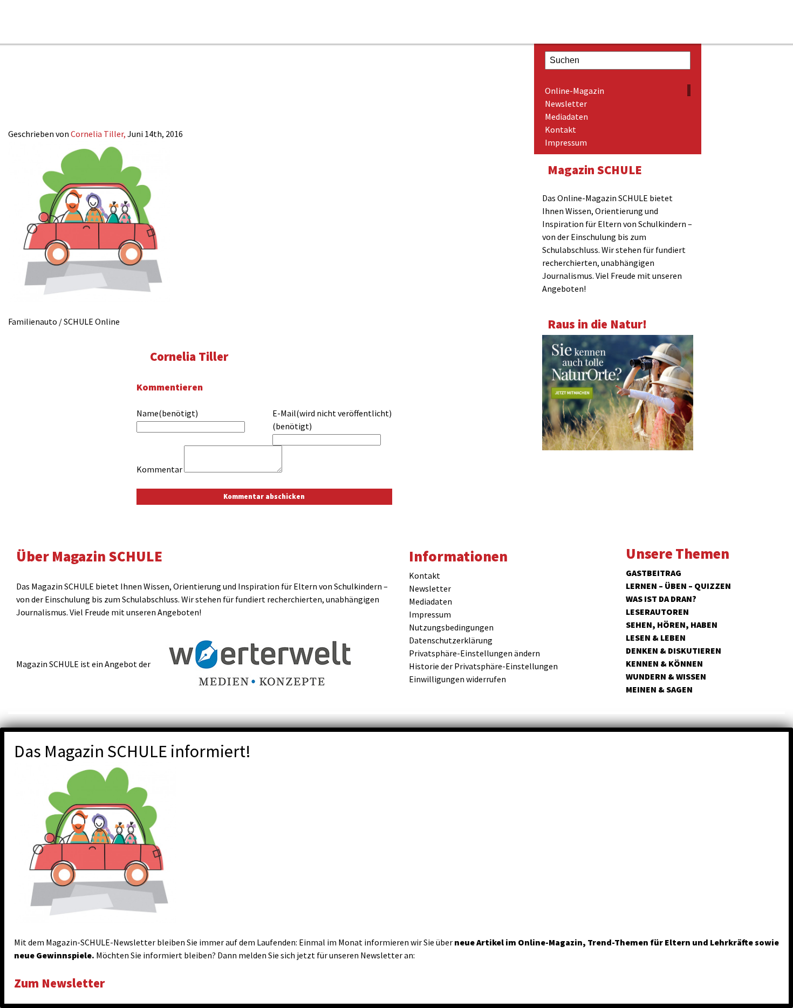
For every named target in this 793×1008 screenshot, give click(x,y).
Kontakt (560, 129)
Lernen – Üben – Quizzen (678, 585)
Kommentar (159, 469)
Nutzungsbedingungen (451, 627)
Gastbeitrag (653, 572)
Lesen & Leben (656, 637)
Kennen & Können (664, 663)
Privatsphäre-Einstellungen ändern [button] (474, 653)
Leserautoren (657, 611)
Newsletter (566, 103)
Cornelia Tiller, (99, 133)
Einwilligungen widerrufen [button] (457, 679)
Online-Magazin (574, 90)
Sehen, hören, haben (671, 624)
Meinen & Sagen (659, 689)
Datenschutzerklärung (451, 640)
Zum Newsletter (59, 983)
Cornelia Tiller (189, 356)
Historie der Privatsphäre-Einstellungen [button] (483, 666)
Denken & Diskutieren (673, 650)
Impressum (566, 142)
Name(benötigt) (167, 413)
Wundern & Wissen (666, 676)
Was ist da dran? (661, 598)
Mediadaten (566, 116)
